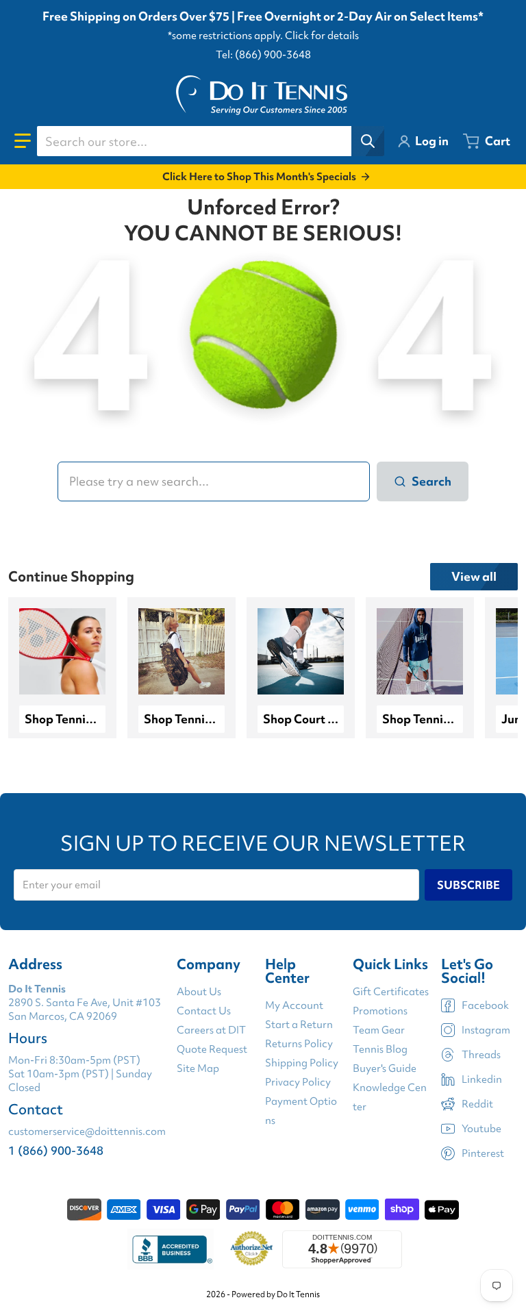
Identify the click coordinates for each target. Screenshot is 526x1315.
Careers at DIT (211, 1030)
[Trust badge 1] (170, 1249)
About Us (199, 992)
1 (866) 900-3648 (55, 1150)
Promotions (380, 1011)
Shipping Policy (301, 1063)
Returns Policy (299, 1044)
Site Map (198, 1068)
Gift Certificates (391, 992)
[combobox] (210, 141)
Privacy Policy (298, 1082)
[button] (22, 141)
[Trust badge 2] (252, 1249)
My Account (294, 1005)
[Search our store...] (367, 141)
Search (431, 481)
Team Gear (379, 1030)
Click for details (322, 35)
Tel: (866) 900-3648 (263, 55)
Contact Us (204, 1011)
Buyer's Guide (384, 1068)
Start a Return (299, 1024)
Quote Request (212, 1049)
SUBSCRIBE (468, 884)
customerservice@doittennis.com (87, 1131)
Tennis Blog (380, 1049)
